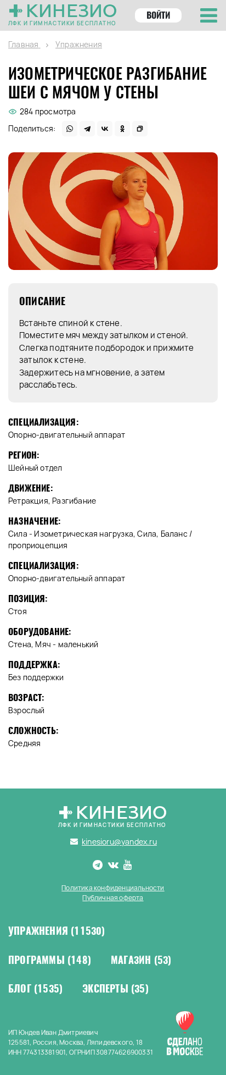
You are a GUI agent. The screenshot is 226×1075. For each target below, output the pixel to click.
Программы (49, 960)
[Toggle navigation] (208, 15)
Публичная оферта (112, 897)
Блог (35, 989)
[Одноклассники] (122, 128)
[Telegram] (87, 128)
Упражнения (56, 931)
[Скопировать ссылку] (140, 128)
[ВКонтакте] (104, 128)
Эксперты (115, 989)
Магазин (141, 960)
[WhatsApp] (69, 128)
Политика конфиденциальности (112, 887)
